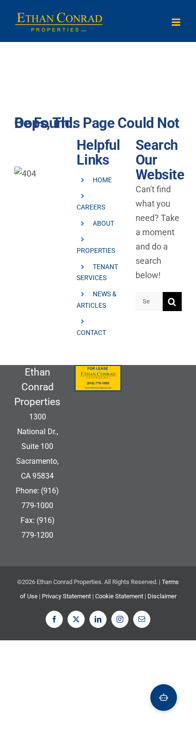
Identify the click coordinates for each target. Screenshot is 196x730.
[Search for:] (149, 301)
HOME (102, 180)
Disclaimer (161, 596)
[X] (76, 619)
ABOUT (103, 223)
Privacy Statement (66, 596)
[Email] (141, 619)
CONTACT (91, 332)
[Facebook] (54, 619)
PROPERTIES (96, 250)
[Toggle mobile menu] (177, 22)
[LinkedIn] (98, 619)
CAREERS (91, 207)
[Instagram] (119, 619)
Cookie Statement (119, 596)
